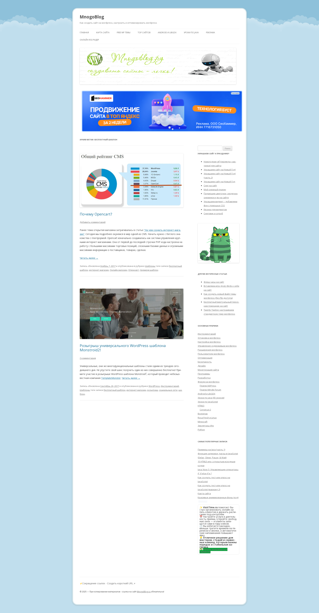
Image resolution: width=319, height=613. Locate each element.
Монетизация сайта (208, 369)
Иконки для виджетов (215, 209)
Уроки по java (191, 32)
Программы (204, 373)
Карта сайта (102, 32)
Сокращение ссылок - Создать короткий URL (107, 583)
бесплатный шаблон (114, 390)
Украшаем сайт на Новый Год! (220, 169)
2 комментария (88, 358)
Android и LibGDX (167, 32)
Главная (84, 32)
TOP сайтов (144, 32)
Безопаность (205, 361)
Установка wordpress (209, 337)
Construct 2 (205, 409)
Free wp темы (123, 32)
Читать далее (89, 258)
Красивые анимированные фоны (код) (218, 497)
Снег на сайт (210, 185)
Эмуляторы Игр (206, 425)
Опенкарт (133, 270)
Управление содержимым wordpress (217, 345)
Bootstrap (203, 413)
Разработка (204, 377)
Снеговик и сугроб (213, 213)
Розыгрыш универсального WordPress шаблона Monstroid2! (123, 347)
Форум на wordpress (208, 381)
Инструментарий (170, 386)
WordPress (154, 386)
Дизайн (202, 365)
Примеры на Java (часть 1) (211, 449)
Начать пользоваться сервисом (213, 550)
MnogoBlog (92, 17)
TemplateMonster (111, 378)
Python (201, 429)
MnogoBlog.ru (144, 591)
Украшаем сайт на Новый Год (219, 181)
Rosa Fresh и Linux (207, 417)
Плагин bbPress (208, 385)
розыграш (152, 390)
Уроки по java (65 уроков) (211, 397)
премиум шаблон (149, 270)
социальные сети (168, 390)
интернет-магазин (99, 270)
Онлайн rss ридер (89, 39)
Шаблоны (150, 266)
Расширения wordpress (210, 349)
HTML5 (201, 405)
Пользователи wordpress (211, 353)
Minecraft (202, 421)
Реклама (210, 32)
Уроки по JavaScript (208, 401)
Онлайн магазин (118, 270)
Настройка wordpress (209, 341)
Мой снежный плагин (215, 189)
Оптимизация (205, 357)
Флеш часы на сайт (214, 281)
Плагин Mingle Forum (210, 389)
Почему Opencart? (96, 213)
